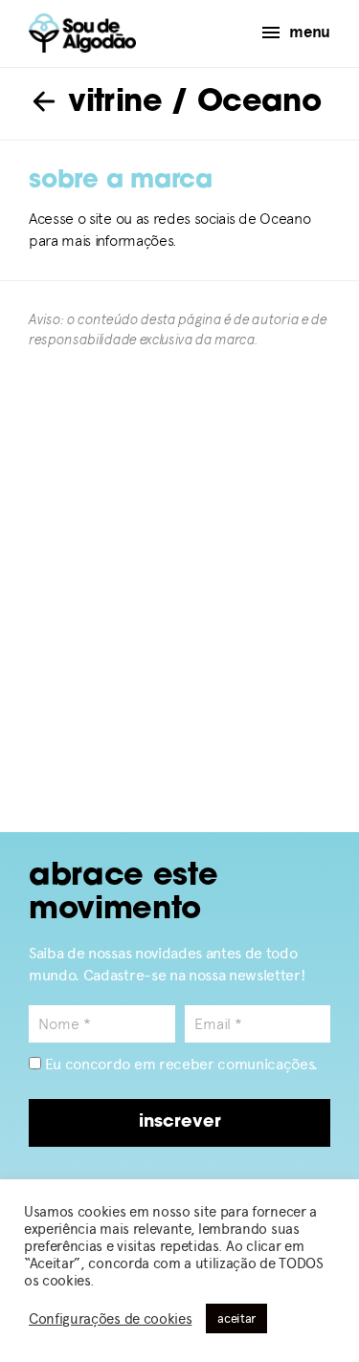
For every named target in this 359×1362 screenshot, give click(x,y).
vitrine (110, 103)
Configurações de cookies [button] (110, 1319)
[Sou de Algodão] (82, 33)
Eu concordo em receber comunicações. (179, 1064)
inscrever (180, 1122)
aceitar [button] (236, 1318)
